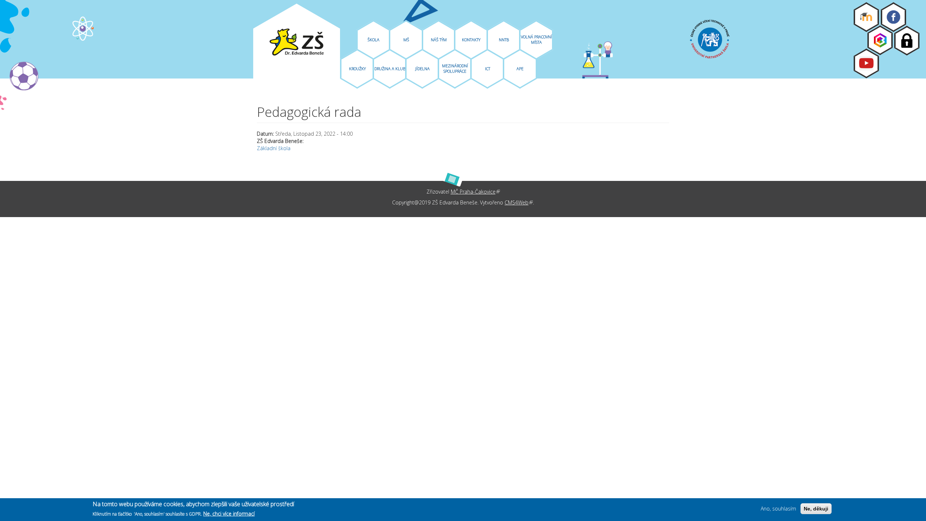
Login (907, 40)
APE (520, 68)
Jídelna (422, 68)
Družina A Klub (389, 68)
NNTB (504, 39)
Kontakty (471, 39)
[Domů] (296, 42)
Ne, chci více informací (229, 513)
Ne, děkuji (816, 509)
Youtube (866, 63)
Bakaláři (880, 40)
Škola (373, 39)
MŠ (406, 39)
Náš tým (439, 39)
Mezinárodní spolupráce (455, 68)
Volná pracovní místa (536, 39)
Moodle (866, 17)
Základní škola (273, 148)
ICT (487, 68)
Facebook (893, 17)
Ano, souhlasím (778, 508)
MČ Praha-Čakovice (475, 191)
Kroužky (357, 68)
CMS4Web (519, 202)
